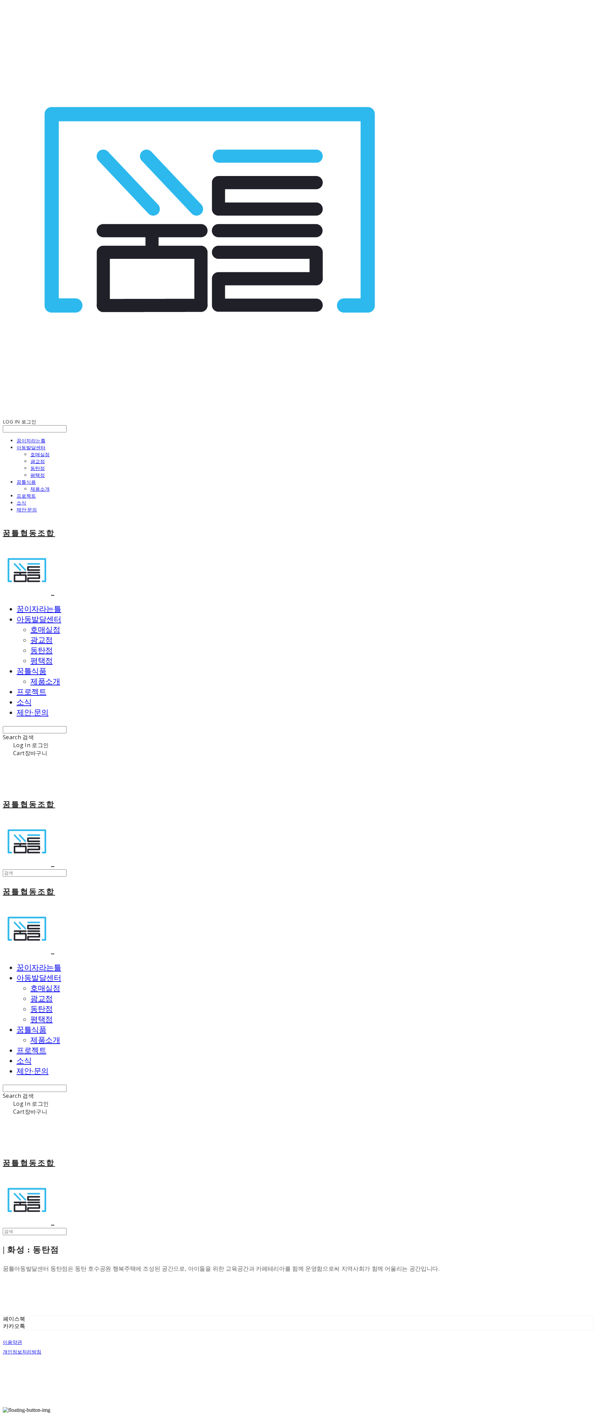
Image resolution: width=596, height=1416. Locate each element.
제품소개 (40, 489)
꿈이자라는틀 (31, 440)
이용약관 (12, 1342)
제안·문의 (27, 509)
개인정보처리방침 (22, 1352)
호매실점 (40, 454)
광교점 (37, 461)
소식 (21, 502)
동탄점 (37, 468)
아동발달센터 (31, 447)
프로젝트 (26, 495)
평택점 (37, 475)
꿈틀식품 (26, 482)
